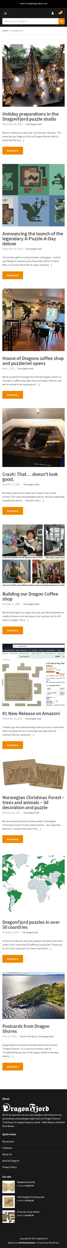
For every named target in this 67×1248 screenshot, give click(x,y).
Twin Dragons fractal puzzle (30, 1197)
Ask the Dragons (10, 1160)
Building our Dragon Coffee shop (30, 596)
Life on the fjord (28, 1036)
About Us (7, 1154)
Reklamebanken (27, 1242)
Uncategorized (33, 124)
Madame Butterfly (26, 1182)
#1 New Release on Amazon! (31, 713)
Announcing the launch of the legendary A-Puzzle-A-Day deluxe (32, 238)
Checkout (7, 1147)
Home (5, 30)
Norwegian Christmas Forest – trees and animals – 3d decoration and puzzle (33, 802)
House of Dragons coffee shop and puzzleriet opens (33, 360)
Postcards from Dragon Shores (25, 1028)
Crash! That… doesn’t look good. (30, 476)
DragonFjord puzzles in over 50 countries (31, 924)
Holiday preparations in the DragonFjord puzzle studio (30, 116)
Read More (12, 150)
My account (8, 1141)
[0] (60, 13)
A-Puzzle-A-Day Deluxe (28, 1211)
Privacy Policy (9, 1167)
